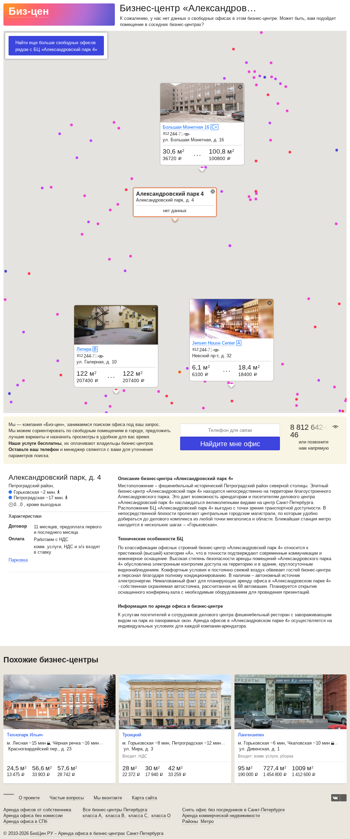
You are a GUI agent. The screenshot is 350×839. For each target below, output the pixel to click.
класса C (138, 815)
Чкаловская (299, 743)
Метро (207, 821)
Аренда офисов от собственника (37, 810)
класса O (161, 815)
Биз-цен (29, 11)
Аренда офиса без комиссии (33, 815)
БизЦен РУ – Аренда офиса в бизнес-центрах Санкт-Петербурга (96, 833)
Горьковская (26, 492)
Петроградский (24, 485)
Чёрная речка (67, 743)
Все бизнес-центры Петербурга (115, 810)
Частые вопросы (67, 797)
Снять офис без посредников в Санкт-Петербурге (233, 810)
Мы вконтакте (108, 797)
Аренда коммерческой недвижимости (221, 815)
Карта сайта (144, 797)
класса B (115, 815)
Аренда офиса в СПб (25, 821)
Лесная (20, 743)
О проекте (29, 797)
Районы (190, 821)
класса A (92, 815)
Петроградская (29, 497)
